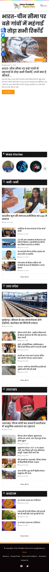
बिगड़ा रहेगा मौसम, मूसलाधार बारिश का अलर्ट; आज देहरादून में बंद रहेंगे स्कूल (32, 438)
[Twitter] (3, 35)
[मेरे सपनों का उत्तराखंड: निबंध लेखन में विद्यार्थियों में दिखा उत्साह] (9, 463)
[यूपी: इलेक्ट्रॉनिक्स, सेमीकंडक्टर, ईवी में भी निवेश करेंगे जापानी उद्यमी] (9, 348)
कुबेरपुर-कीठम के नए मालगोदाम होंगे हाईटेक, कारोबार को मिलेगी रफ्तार (21, 321)
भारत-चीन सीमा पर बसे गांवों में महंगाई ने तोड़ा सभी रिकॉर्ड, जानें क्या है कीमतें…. (24, 72)
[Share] (3, 54)
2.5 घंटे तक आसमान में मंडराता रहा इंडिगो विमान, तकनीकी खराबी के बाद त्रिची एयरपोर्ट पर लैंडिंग (32, 242)
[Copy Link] (3, 49)
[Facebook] (3, 30)
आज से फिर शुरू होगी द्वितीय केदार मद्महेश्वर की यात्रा (31, 472)
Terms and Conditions (29, 556)
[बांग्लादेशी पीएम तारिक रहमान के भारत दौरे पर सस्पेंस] (9, 255)
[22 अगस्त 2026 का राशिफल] (9, 504)
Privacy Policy (15, 556)
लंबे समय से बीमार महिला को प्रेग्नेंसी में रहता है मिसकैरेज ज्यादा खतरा (31, 265)
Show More (24, 276)
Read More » (8, 92)
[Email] (3, 44)
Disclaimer (42, 556)
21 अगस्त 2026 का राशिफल (29, 522)
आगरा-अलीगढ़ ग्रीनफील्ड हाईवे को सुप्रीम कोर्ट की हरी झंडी (32, 368)
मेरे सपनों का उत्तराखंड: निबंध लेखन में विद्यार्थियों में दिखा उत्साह (32, 460)
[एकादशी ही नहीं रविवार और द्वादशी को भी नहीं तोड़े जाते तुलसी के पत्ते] (9, 515)
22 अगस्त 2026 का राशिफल (29, 500)
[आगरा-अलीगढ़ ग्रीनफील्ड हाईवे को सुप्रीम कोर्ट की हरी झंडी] (9, 370)
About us (6, 556)
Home (24, 552)
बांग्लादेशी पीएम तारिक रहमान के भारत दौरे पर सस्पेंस (31, 252)
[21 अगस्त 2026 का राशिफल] (9, 526)
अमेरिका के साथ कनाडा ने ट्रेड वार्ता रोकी (31, 229)
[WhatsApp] (3, 40)
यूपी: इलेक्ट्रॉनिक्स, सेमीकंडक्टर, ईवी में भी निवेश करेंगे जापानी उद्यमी (32, 345)
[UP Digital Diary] (24, 5)
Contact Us (24, 560)
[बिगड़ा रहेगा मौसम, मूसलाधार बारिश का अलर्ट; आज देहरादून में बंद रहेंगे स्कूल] (9, 439)
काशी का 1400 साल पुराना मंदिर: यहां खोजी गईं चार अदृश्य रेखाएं (31, 356)
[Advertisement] (24, 123)
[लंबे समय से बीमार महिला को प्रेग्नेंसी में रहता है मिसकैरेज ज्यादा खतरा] (9, 266)
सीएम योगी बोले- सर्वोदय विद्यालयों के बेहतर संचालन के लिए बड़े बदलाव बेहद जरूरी (32, 335)
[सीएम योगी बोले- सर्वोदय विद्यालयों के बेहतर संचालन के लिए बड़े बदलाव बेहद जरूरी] (9, 336)
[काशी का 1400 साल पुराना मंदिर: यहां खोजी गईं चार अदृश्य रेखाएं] (9, 359)
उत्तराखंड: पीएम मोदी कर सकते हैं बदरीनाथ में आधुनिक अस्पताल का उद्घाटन (23, 425)
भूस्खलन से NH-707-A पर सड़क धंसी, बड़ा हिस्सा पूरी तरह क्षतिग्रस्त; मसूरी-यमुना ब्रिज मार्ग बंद (31, 450)
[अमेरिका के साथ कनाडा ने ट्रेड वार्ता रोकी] (9, 232)
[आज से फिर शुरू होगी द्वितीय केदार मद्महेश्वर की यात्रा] (9, 474)
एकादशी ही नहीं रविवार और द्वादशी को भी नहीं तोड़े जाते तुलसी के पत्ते (31, 512)
